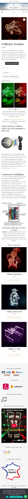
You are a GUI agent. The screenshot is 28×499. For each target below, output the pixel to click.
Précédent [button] (3, 95)
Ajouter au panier (12, 63)
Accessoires (12, 168)
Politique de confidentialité (16, 496)
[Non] (26, 493)
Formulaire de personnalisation (16, 119)
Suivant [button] (25, 95)
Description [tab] (6, 72)
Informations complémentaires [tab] (10, 76)
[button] (24, 19)
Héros (7, 67)
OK (7, 496)
